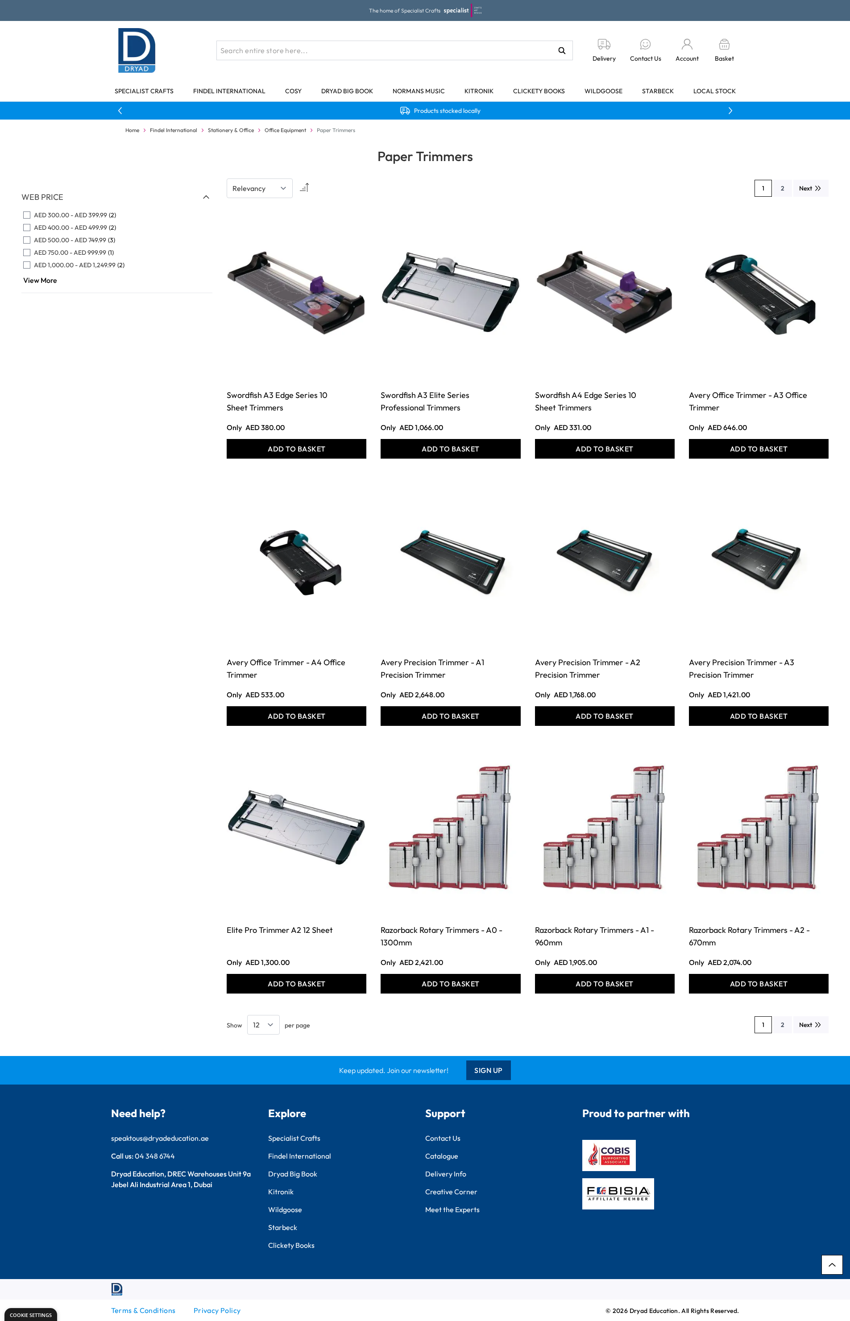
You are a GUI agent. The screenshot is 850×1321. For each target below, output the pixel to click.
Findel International (229, 91)
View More (40, 280)
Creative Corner (451, 1191)
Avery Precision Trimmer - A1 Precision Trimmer (432, 668)
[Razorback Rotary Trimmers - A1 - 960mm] (605, 827)
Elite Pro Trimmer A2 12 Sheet (280, 930)
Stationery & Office (231, 130)
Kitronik (478, 91)
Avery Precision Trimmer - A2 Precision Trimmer (587, 668)
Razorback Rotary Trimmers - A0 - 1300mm (441, 936)
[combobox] (394, 50)
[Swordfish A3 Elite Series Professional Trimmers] (450, 292)
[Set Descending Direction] (303, 188)
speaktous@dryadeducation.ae (160, 1138)
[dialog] (30, 1314)
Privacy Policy (217, 1310)
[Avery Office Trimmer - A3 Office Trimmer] (759, 292)
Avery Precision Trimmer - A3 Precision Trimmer (741, 668)
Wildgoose (603, 91)
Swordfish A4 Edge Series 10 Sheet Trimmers (585, 401)
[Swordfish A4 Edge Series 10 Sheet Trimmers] (605, 292)
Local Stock (714, 91)
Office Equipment (285, 130)
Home (132, 130)
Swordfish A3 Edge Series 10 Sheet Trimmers (277, 401)
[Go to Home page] (137, 50)
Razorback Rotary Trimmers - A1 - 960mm (594, 936)
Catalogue (441, 1155)
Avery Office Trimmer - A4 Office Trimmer (286, 668)
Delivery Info (445, 1173)
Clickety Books (539, 91)
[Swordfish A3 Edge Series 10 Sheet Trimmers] (296, 292)
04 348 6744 (155, 1155)
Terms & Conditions (143, 1310)
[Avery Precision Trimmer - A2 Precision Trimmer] (605, 560)
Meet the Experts (452, 1209)
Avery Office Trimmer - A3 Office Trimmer (748, 401)
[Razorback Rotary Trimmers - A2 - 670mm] (759, 827)
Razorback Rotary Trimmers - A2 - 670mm (749, 936)
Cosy (293, 91)
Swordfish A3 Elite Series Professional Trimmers (425, 401)
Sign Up (488, 1070)
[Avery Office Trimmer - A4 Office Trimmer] (296, 560)
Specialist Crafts (144, 91)
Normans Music (419, 91)
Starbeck (658, 91)
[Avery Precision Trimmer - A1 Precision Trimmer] (450, 560)
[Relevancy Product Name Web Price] (260, 188)
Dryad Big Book (347, 91)
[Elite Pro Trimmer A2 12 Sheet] (296, 827)
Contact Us (442, 1138)
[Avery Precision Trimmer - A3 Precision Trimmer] (759, 560)
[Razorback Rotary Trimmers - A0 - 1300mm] (450, 827)
